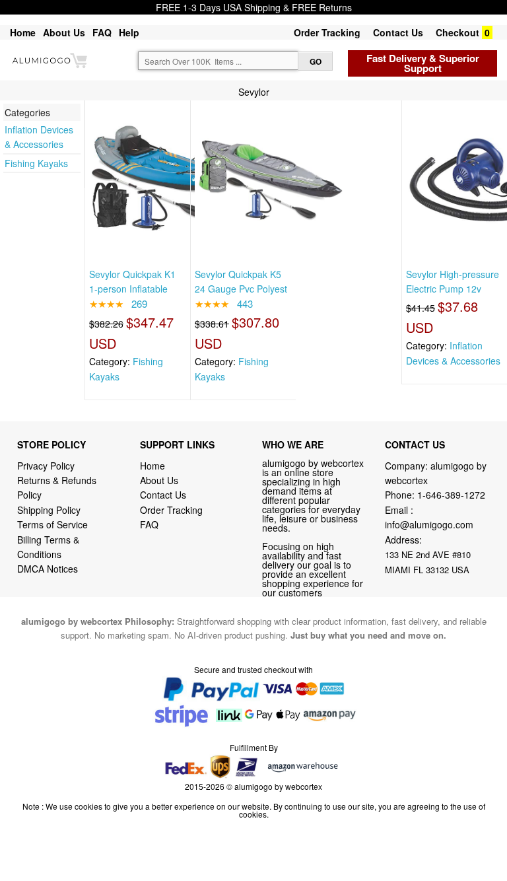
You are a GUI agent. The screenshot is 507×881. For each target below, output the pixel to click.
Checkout (457, 32)
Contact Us (398, 32)
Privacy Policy (46, 465)
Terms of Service (52, 524)
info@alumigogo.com (429, 524)
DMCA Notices (47, 568)
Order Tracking (327, 32)
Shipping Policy (50, 509)
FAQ (102, 32)
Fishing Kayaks (36, 163)
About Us (64, 32)
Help (129, 32)
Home (23, 32)
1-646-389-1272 (451, 494)
